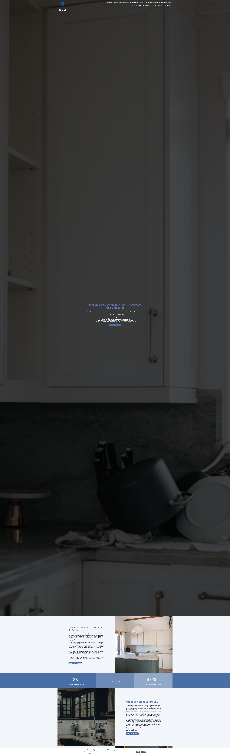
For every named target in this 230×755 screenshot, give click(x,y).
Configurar (88, 753)
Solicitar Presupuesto (115, 325)
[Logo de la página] (62, 3)
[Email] (62, 10)
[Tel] (65, 10)
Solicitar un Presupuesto (132, 733)
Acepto (138, 751)
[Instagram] (60, 10)
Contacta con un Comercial (75, 663)
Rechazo (144, 751)
